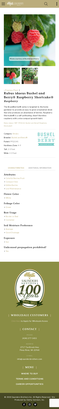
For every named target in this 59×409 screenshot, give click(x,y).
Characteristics (16, 168)
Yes (7, 251)
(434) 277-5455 (29, 338)
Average (9, 229)
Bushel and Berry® (20, 137)
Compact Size (12, 182)
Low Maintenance (13, 188)
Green (8, 207)
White (8, 198)
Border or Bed (12, 216)
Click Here (15, 321)
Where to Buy (29, 373)
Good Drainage (12, 232)
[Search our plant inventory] (46, 4)
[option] (29, 40)
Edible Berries (12, 185)
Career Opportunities (29, 384)
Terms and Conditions (29, 379)
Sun (7, 242)
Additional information (39, 168)
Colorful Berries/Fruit (15, 178)
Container (10, 220)
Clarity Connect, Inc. (35, 400)
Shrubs (16, 134)
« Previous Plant (11, 90)
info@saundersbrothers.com (29, 359)
